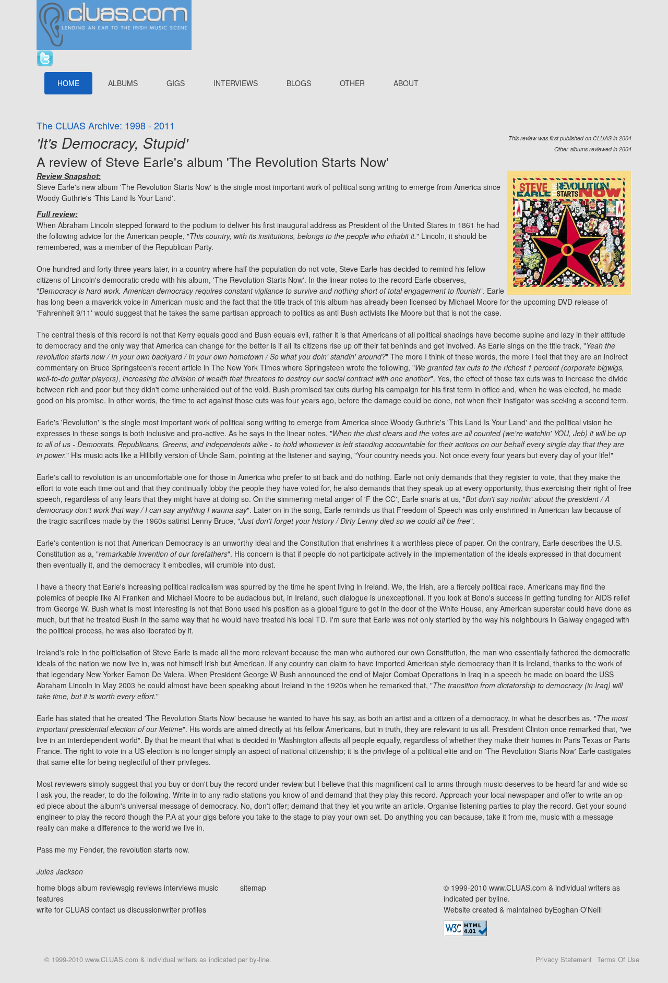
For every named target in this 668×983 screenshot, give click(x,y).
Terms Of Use (618, 959)
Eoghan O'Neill (577, 909)
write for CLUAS (63, 909)
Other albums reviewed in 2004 (592, 149)
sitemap (253, 887)
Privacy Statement (563, 959)
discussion (144, 909)
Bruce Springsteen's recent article (145, 367)
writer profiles (184, 909)
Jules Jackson (60, 871)
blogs (66, 887)
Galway (570, 619)
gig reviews (143, 887)
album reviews (101, 887)
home (46, 887)
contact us (108, 909)
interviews (180, 887)
